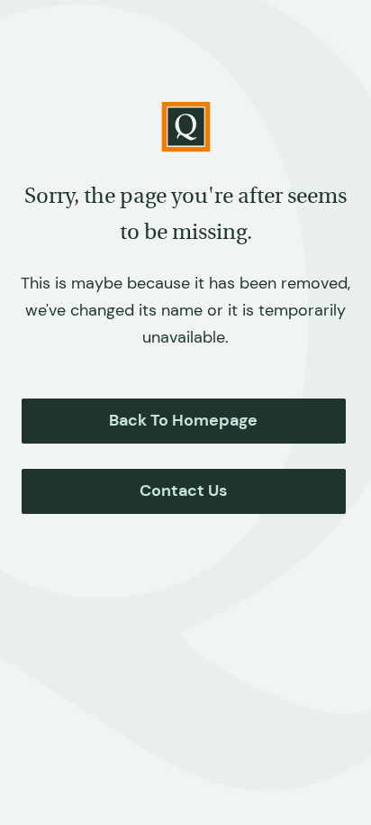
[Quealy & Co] (186, 127)
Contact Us (183, 490)
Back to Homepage (183, 420)
